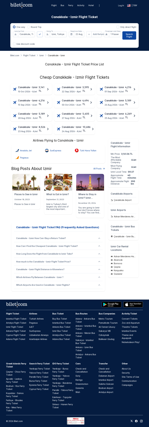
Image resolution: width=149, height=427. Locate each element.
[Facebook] (136, 421)
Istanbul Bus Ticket (61, 323)
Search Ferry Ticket (39, 363)
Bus (62, 5)
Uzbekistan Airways (38, 335)
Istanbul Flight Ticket (16, 318)
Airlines (33, 313)
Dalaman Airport (106, 376)
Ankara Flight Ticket (16, 331)
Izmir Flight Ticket (14, 327)
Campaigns (127, 385)
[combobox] (26, 34)
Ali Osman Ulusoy (107, 327)
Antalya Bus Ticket (61, 335)
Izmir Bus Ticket (60, 331)
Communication (129, 381)
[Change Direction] (40, 34)
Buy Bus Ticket (59, 318)
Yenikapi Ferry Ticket (39, 368)
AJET (31, 327)
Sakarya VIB (105, 331)
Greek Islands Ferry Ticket (16, 365)
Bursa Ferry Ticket (38, 381)
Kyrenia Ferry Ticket (39, 385)
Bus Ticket (58, 313)
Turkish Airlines (36, 318)
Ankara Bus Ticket (61, 327)
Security (126, 373)
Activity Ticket (129, 313)
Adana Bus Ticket (61, 339)
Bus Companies (107, 313)
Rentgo (79, 380)
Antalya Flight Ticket (16, 323)
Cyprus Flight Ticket (16, 335)
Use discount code (25, 44)
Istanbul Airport (106, 380)
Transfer (103, 363)
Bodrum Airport (106, 388)
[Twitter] (132, 421)
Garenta (80, 388)
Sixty (78, 376)
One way (20, 27)
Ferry (70, 5)
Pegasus (33, 323)
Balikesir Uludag (106, 339)
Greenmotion (82, 384)
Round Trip (36, 27)
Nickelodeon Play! (131, 342)
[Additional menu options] (99, 5)
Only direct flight (128, 27)
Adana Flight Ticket (15, 339)
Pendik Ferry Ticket (38, 377)
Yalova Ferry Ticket (38, 373)
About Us (126, 368)
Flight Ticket (12, 313)
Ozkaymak (104, 335)
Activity (80, 5)
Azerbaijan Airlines (38, 339)
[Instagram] (141, 421)
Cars (78, 363)
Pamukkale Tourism (108, 323)
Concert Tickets (130, 318)
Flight (54, 5)
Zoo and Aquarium (131, 323)
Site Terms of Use (130, 377)
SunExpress (35, 331)
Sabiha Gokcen (106, 384)
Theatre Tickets (130, 327)
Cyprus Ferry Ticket (38, 389)
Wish (78, 392)
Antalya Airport (106, 392)
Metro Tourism (106, 318)
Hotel (91, 5)
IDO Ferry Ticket (60, 363)
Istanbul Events (129, 331)
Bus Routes (82, 313)
